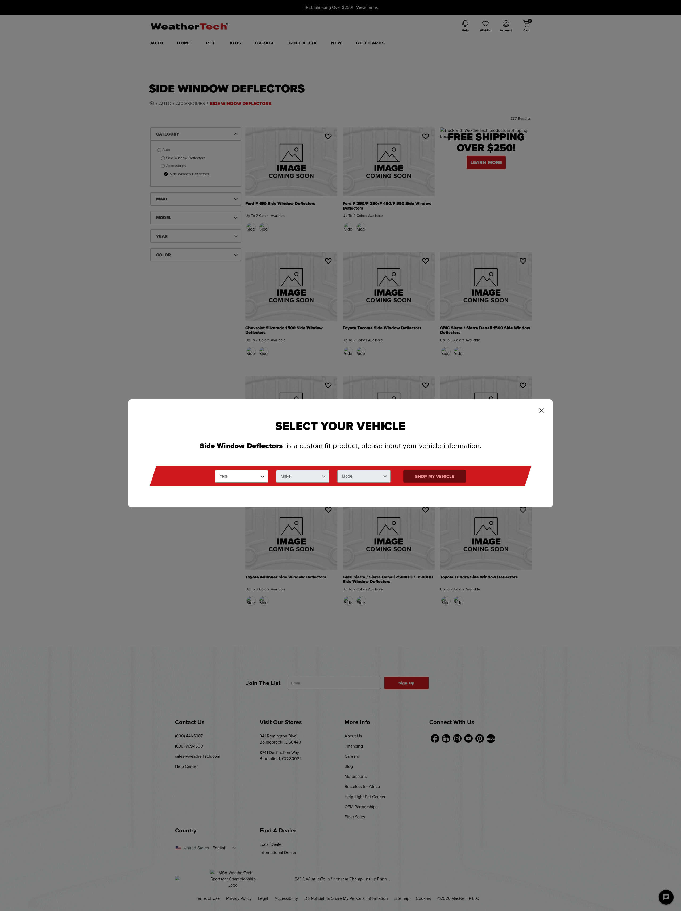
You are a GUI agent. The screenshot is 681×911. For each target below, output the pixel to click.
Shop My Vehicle (434, 476)
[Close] (541, 411)
